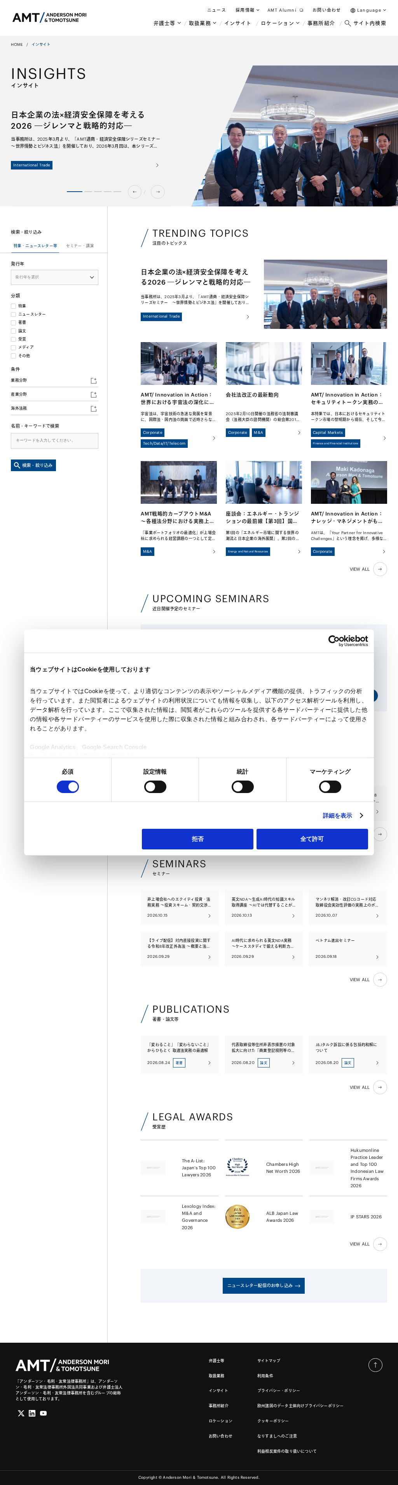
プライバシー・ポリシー (278, 1390)
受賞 (22, 339)
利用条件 (265, 1375)
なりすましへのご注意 (277, 1436)
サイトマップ (268, 1360)
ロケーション (220, 1421)
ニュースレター (32, 314)
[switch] (155, 787)
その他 (24, 356)
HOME (17, 44)
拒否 (198, 838)
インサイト (218, 1390)
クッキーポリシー (273, 1421)
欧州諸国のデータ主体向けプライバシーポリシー (300, 1405)
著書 (22, 323)
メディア (26, 347)
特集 (22, 306)
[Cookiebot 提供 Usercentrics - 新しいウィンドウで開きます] (334, 641)
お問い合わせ (220, 1436)
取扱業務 (217, 1375)
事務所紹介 (219, 1405)
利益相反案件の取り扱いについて (287, 1451)
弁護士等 (217, 1360)
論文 (22, 331)
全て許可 (312, 838)
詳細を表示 (338, 815)
